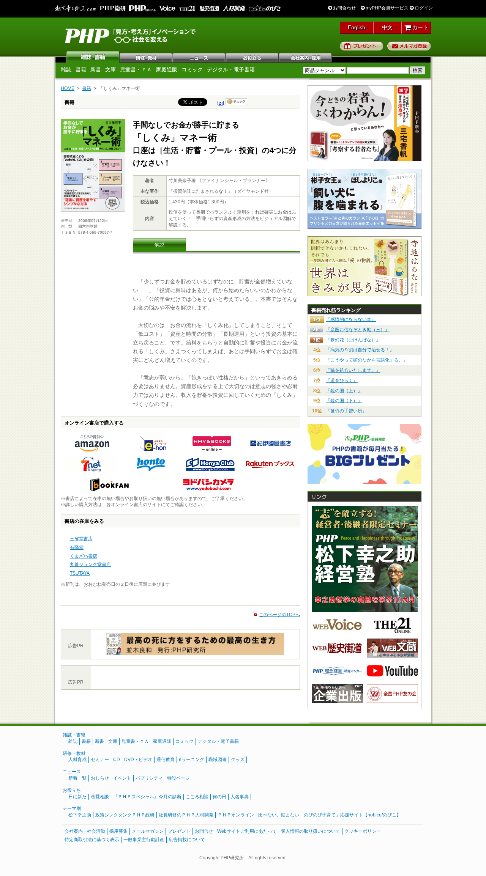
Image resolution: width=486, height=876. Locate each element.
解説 (159, 245)
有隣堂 (77, 547)
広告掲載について (187, 839)
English (356, 27)
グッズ (238, 759)
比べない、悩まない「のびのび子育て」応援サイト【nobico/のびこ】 (329, 815)
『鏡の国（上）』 (344, 390)
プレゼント (361, 45)
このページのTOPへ (279, 614)
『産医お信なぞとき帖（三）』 (358, 329)
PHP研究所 (131, 35)
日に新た (77, 796)
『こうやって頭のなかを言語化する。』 (367, 360)
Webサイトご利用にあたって (247, 831)
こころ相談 (197, 796)
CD (116, 759)
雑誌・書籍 (74, 735)
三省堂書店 (81, 538)
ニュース (199, 57)
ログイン (423, 8)
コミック (192, 69)
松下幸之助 (79, 815)
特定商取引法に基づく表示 (92, 839)
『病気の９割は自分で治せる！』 (360, 349)
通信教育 (165, 759)
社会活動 (96, 831)
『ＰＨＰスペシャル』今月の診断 (147, 796)
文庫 (110, 69)
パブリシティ (149, 778)
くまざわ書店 (83, 556)
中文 (387, 27)
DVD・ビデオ (138, 759)
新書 (95, 69)
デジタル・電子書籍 (231, 69)
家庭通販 (166, 69)
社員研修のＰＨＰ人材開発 (186, 815)
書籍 (81, 69)
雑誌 (93, 57)
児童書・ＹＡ (136, 69)
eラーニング (191, 759)
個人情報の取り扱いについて (310, 831)
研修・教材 (146, 57)
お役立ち (252, 57)
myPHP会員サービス (386, 8)
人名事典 (239, 796)
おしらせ (100, 778)
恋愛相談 (100, 796)
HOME (67, 88)
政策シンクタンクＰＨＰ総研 (125, 815)
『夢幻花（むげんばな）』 (353, 340)
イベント (122, 778)
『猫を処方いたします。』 (353, 370)
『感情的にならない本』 (351, 319)
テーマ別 (72, 808)
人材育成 (77, 759)
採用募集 (118, 831)
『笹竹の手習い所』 (346, 411)
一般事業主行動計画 (143, 839)
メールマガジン (148, 831)
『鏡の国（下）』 (344, 400)
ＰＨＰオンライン (236, 815)
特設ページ (178, 778)
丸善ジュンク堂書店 (90, 564)
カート (419, 27)
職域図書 (217, 759)
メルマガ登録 (409, 45)
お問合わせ (344, 8)
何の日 (219, 796)
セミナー (100, 759)
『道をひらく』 (342, 380)
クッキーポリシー (362, 831)
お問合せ (204, 831)
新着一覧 (77, 778)
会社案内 (305, 57)
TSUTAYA (80, 573)
